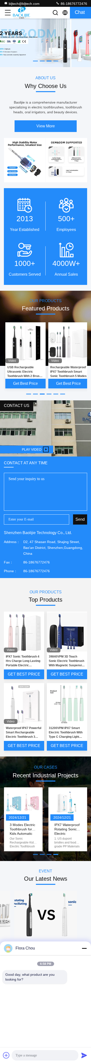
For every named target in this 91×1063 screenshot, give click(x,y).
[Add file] (6, 1055)
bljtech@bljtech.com (24, 4)
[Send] (84, 1055)
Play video (31, 449)
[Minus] (84, 948)
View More (45, 126)
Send (80, 519)
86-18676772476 (73, 4)
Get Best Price (25, 383)
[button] (28, 394)
